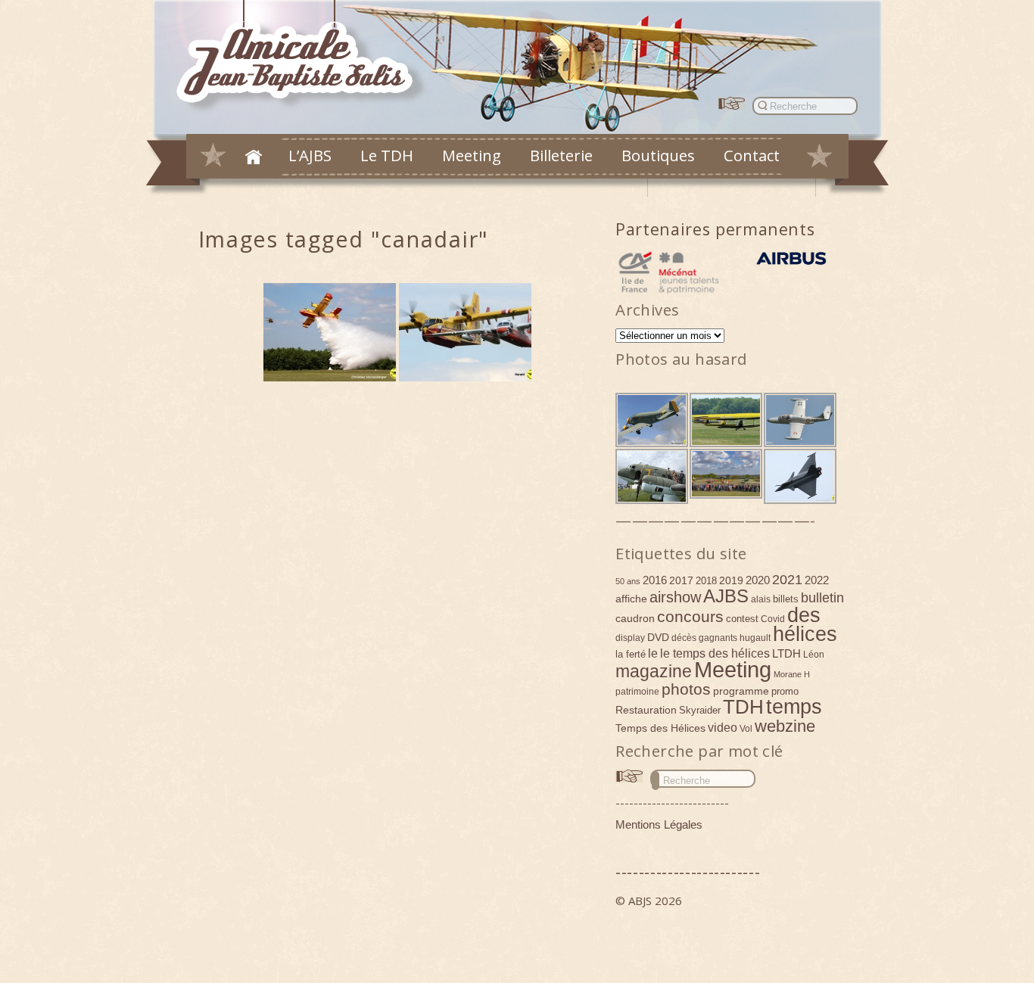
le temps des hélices (715, 653)
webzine (785, 726)
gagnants (718, 638)
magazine (653, 671)
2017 (681, 580)
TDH (743, 706)
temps (794, 706)
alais (761, 599)
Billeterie (561, 155)
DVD (658, 637)
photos (686, 689)
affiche (631, 599)
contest (742, 618)
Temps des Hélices (660, 728)
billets (786, 599)
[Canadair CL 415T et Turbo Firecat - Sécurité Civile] (465, 332)
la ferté (630, 654)
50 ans (627, 581)
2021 (787, 579)
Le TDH (386, 155)
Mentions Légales (658, 824)
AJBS (726, 596)
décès (683, 638)
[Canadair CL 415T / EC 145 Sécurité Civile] (329, 332)
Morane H (792, 674)
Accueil (253, 156)
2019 (731, 580)
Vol (746, 728)
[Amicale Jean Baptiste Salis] (303, 58)
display (630, 638)
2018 (706, 580)
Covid (773, 619)
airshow (675, 597)
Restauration (646, 710)
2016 (655, 580)
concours (690, 616)
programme (741, 691)
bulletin (822, 597)
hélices (805, 634)
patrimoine (637, 691)
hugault (755, 638)
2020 (758, 580)
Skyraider (700, 710)
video (722, 727)
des (804, 615)
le (653, 653)
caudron (635, 618)
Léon (813, 654)
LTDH (786, 653)
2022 (817, 580)
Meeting (471, 155)
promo (785, 691)
